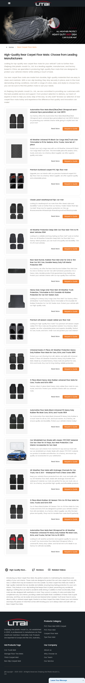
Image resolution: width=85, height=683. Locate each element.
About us (47, 650)
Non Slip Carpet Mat (12, 661)
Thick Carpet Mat (11, 657)
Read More (55, 129)
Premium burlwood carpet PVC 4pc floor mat (48, 169)
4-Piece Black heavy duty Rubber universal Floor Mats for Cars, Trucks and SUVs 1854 (54, 381)
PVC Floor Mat (50, 630)
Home (11, 47)
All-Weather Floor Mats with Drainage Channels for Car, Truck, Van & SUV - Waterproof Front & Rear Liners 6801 (53, 471)
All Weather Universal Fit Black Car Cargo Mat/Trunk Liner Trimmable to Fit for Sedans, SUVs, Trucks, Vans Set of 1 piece (54, 142)
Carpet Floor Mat (51, 633)
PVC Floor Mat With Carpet (55, 626)
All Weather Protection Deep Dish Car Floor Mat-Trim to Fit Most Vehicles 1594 (54, 231)
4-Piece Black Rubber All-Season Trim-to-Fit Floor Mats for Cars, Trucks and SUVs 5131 (54, 501)
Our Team (48, 657)
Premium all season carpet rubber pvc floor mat (50, 320)
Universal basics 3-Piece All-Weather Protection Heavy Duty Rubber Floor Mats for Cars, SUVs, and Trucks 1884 (53, 351)
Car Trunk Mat (10, 650)
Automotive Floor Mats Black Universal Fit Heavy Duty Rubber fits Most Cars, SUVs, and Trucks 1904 (52, 411)
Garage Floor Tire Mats (13, 654)
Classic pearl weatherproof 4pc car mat (47, 199)
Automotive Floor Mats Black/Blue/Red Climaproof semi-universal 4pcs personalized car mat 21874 (53, 110)
